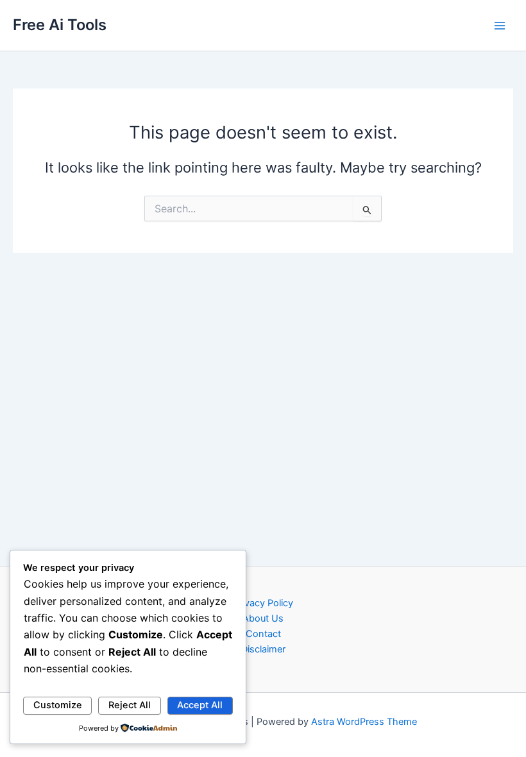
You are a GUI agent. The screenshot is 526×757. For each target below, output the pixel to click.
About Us (263, 618)
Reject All (129, 705)
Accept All (200, 705)
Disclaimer (263, 649)
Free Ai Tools (59, 24)
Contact (263, 634)
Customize (57, 705)
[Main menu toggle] (499, 25)
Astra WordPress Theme (364, 721)
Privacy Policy (263, 603)
